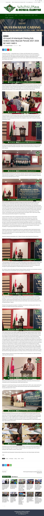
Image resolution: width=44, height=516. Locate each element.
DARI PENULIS (14, 476)
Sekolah (32, 15)
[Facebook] (37, 0)
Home (6, 15)
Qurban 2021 (11, 17)
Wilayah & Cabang (27, 15)
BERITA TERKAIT (6, 476)
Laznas (36, 15)
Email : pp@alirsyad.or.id (29, 2)
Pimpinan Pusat (10, 15)
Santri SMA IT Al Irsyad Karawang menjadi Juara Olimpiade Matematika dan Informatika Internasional (21, 500)
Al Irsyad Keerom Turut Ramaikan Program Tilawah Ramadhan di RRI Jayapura (13, 499)
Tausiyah (6, 17)
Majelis (16, 15)
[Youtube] (41, 0)
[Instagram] (39, 0)
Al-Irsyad (7, 458)
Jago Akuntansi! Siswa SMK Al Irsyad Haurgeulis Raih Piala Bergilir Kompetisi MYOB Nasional (38, 487)
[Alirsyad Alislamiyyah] (22, 8)
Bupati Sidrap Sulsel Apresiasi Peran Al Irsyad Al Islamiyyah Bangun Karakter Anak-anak (30, 487)
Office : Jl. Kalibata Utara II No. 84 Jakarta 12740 (18, 2)
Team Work (4, 471)
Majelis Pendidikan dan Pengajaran (21, 496)
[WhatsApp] (11, 50)
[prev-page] (2, 506)
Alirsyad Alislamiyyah (9, 45)
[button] (36, 0)
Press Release (21, 15)
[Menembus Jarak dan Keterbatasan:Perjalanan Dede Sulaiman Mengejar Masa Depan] (5, 481)
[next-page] (4, 506)
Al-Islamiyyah (11, 458)
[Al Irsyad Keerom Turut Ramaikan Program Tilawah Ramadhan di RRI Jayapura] (13, 494)
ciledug (15, 458)
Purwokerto (4, 483)
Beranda (4, 33)
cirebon (19, 458)
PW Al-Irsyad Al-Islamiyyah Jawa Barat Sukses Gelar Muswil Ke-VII (32, 472)
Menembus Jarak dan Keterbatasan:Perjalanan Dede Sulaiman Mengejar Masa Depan (5, 487)
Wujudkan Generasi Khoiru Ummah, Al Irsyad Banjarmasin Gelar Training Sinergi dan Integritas (5, 499)
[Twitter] (6, 50)
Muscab (22, 458)
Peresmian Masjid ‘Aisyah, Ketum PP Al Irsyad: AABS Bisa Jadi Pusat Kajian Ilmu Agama (30, 499)
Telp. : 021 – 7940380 (37, 2)
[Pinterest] (8, 50)
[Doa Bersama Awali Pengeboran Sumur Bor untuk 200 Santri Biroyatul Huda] (13, 481)
